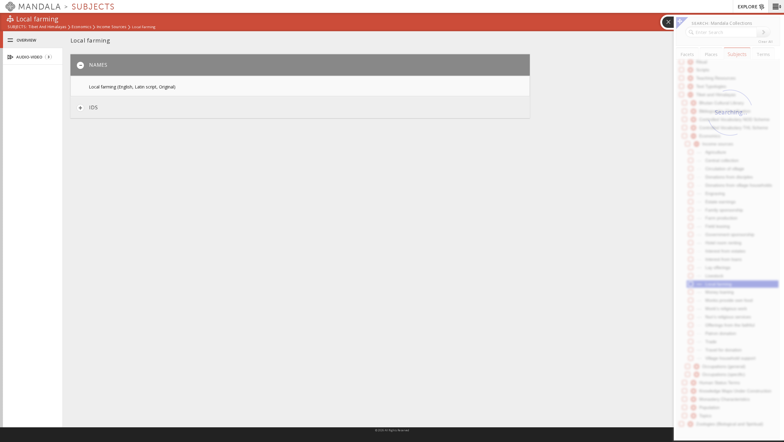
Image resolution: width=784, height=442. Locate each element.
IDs (93, 107)
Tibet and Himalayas (47, 27)
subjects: (17, 27)
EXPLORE (747, 7)
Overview (26, 40)
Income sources (111, 27)
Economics (81, 27)
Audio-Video (32, 57)
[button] (776, 6)
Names (98, 65)
